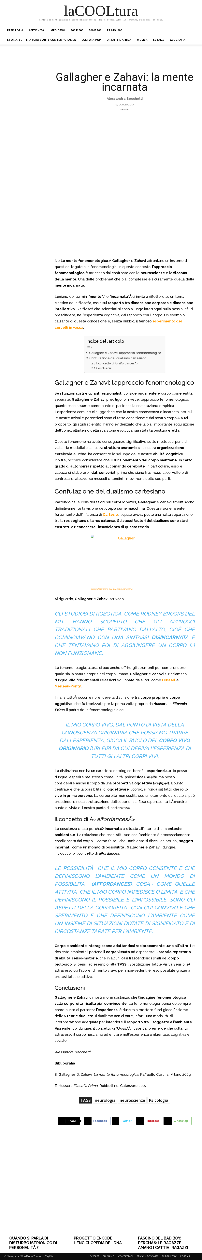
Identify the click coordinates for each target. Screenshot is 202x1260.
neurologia (105, 1100)
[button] (193, 31)
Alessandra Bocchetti (125, 99)
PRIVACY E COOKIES (147, 1256)
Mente (124, 109)
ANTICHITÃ (37, 30)
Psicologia (158, 1100)
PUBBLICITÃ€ (169, 1256)
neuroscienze (132, 1100)
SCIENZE (158, 40)
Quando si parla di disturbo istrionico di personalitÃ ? (33, 1243)
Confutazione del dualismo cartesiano (117, 358)
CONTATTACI (125, 1256)
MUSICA (142, 40)
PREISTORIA (15, 30)
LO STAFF (94, 1256)
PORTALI (185, 1256)
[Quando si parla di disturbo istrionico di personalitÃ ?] (36, 1186)
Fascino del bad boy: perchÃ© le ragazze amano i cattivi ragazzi (163, 1243)
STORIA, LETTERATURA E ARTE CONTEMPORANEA (41, 40)
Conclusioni (103, 368)
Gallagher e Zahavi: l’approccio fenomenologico (125, 353)
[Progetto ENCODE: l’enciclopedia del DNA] (101, 1186)
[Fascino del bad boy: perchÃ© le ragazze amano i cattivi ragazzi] (165, 1186)
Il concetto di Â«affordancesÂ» (117, 363)
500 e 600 (77, 30)
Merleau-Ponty (68, 686)
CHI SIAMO (108, 1256)
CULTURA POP (91, 40)
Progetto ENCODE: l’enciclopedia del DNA (98, 1240)
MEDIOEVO (57, 30)
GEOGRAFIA (177, 40)
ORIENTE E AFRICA (119, 40)
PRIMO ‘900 (114, 30)
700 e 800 (95, 30)
